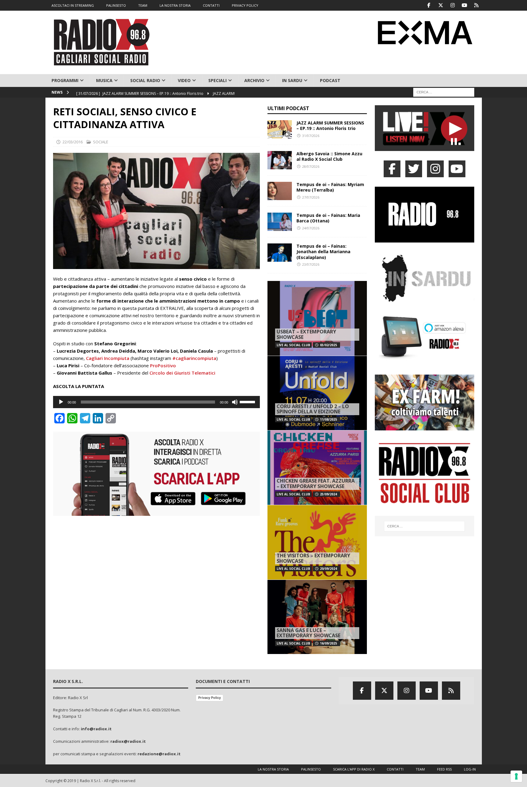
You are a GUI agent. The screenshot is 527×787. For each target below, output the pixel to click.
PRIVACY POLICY (245, 5)
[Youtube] (464, 5)
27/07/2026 (310, 197)
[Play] (61, 402)
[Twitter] (441, 5)
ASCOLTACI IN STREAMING (73, 5)
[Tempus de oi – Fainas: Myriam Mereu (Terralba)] (279, 191)
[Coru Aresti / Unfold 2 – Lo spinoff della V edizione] (317, 393)
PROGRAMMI (65, 80)
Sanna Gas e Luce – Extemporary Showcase (308, 633)
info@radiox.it (96, 728)
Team (420, 769)
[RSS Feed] (476, 5)
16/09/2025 (328, 643)
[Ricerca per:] (443, 92)
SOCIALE (100, 142)
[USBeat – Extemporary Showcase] (317, 318)
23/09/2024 (328, 494)
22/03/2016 (73, 142)
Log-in (470, 769)
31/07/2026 (310, 135)
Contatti (395, 769)
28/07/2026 (310, 166)
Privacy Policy (209, 697)
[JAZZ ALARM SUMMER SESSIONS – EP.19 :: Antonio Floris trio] (279, 129)
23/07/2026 (310, 264)
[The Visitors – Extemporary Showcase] (317, 542)
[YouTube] (457, 168)
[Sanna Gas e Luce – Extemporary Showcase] (317, 617)
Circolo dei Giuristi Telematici (182, 373)
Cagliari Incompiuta (107, 358)
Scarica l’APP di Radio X (354, 769)
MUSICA (104, 80)
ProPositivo (163, 365)
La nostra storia (273, 769)
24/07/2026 (310, 228)
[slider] (248, 401)
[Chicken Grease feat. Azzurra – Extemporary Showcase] (317, 467)
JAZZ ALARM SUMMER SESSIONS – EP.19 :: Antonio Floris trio (330, 125)
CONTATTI (211, 5)
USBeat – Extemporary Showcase (306, 334)
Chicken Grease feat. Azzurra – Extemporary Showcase (316, 483)
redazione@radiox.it (159, 753)
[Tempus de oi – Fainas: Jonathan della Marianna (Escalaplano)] (279, 252)
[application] (156, 402)
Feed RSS (444, 769)
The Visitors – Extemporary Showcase (313, 558)
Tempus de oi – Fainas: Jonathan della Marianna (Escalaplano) (323, 251)
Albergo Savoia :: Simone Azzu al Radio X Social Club (329, 156)
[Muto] (235, 402)
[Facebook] (429, 5)
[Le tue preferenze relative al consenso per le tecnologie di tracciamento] (516, 776)
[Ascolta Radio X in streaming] (424, 147)
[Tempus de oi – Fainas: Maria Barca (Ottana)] (279, 222)
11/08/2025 (328, 419)
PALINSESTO (116, 5)
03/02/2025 (328, 345)
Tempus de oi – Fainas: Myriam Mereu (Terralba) (330, 187)
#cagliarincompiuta (194, 358)
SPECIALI (217, 80)
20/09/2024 (328, 568)
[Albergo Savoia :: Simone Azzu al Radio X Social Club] (279, 160)
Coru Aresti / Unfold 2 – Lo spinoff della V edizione (313, 409)
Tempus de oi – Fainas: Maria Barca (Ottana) (328, 218)
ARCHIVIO (254, 80)
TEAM (142, 5)
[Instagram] (452, 5)
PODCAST (330, 80)
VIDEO (184, 80)
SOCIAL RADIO (145, 80)
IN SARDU (292, 80)
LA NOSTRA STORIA (175, 5)
